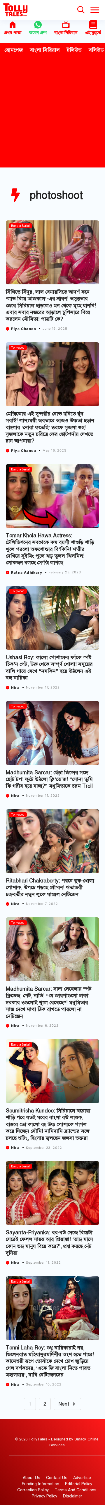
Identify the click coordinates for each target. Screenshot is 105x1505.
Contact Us (56, 1477)
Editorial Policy (78, 1483)
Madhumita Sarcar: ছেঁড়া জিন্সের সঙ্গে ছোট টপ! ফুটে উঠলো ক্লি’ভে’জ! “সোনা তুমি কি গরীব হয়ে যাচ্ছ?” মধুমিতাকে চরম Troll (50, 779)
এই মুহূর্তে (93, 32)
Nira (15, 687)
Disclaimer (72, 1496)
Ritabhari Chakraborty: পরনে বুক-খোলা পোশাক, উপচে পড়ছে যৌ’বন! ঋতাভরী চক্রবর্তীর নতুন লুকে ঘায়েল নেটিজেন (50, 888)
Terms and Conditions (76, 1490)
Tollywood (17, 347)
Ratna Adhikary (26, 572)
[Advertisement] (52, 112)
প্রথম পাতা (12, 32)
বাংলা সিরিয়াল (65, 32)
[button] (81, 10)
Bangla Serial (20, 226)
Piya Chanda (23, 329)
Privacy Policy (44, 1496)
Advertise (82, 1477)
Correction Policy (33, 1490)
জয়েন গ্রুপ (38, 32)
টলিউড (74, 50)
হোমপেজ (13, 50)
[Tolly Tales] (15, 10)
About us (31, 1477)
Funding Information (40, 1483)
